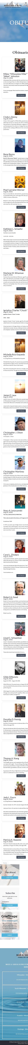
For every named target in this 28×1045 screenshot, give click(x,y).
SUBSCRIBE (10, 905)
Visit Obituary (21, 95)
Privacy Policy (21, 1043)
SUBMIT (10, 935)
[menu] (25, 2)
